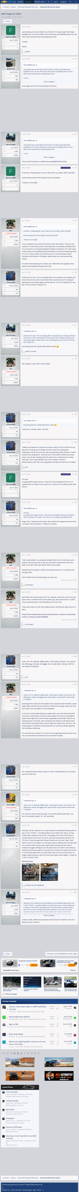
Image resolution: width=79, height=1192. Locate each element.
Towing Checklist (12, 1101)
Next (8, 21)
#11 (76, 474)
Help (34, 1190)
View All (73, 970)
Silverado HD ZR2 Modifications (34, 1037)
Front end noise (12, 1092)
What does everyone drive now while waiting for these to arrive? (52, 989)
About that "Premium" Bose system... (10, 989)
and (30, 351)
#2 (76, 59)
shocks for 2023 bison (14, 1127)
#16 (75, 684)
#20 (75, 892)
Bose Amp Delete (16, 1034)
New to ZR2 (13, 1024)
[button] (32, 2)
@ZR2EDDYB (56, 161)
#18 (75, 795)
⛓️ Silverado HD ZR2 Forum (15, 1105)
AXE (70, 1026)
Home (20, 2)
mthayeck (12, 1012)
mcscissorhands (24, 965)
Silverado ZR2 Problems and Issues (17, 1096)
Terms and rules (16, 1190)
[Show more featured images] (75, 982)
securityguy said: (29, 421)
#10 (75, 442)
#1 (76, 27)
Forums (28, 2)
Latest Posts (7, 1087)
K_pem (11, 1047)
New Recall (10, 1109)
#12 (75, 502)
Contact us (6, 1190)
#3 (76, 134)
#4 (75, 168)
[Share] (73, 26)
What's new (39, 2)
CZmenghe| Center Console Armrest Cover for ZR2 (65, 961)
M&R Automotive (11, 1145)
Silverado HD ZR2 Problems (14, 1114)
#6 (76, 272)
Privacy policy (27, 1190)
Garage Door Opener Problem (28, 961)
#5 (76, 220)
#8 (76, 359)
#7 (76, 325)
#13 (75, 555)
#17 (75, 767)
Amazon (34, 965)
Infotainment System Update (31, 989)
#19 (75, 825)
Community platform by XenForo (22, 1185)
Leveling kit (10, 1118)
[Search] (75, 2)
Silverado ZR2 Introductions (36, 1027)
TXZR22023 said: (29, 331)
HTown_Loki (13, 1027)
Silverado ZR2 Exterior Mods (35, 1012)
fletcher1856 (7, 17)
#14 (75, 592)
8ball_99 (12, 1037)
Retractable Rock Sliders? (19, 1017)
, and (34, 885)
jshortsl (69, 1036)
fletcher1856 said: (29, 65)
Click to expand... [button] (49, 82)
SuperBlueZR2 (13, 1019)
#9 (76, 414)
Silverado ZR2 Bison (12, 1132)
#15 (75, 656)
